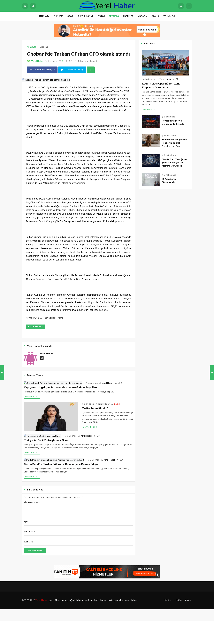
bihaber (102, 600)
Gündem (58, 16)
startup (110, 600)
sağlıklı (71, 600)
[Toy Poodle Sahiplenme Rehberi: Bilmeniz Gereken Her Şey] (151, 140)
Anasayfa (44, 16)
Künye (188, 600)
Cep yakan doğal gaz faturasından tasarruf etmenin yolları (60, 387)
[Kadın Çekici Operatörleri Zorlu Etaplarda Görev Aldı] (165, 62)
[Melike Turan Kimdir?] (51, 416)
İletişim (178, 600)
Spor (70, 16)
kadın (127, 600)
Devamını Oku (32, 397)
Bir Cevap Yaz (35, 327)
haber (64, 600)
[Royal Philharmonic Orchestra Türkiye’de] (151, 121)
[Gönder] (181, 6)
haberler (80, 600)
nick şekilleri (91, 600)
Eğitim (101, 16)
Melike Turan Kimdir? (95, 408)
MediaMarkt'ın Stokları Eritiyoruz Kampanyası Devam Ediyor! (61, 464)
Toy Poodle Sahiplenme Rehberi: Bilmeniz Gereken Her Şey (174, 142)
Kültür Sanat (85, 16)
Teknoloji (169, 16)
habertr (134, 600)
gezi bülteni (54, 600)
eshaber (119, 600)
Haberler (128, 16)
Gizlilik (167, 600)
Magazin (142, 16)
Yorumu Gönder (35, 550)
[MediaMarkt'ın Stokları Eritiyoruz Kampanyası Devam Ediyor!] (54, 460)
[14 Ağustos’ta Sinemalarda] (151, 179)
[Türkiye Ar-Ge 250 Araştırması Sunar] (42, 436)
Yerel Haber (37, 61)
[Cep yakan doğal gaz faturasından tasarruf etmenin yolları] (53, 383)
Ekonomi (114, 16)
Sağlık (155, 16)
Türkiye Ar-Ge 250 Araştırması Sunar (46, 440)
